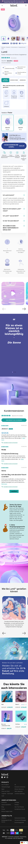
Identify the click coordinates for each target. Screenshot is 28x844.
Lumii (2, 796)
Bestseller (8, 47)
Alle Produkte (5, 784)
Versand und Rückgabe (20, 820)
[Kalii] (7, 696)
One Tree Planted (19, 807)
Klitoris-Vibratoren (19, 789)
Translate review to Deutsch (10, 442)
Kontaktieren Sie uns (20, 809)
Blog (2, 807)
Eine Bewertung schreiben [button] (14, 420)
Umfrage (17, 802)
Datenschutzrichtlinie (20, 818)
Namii (2, 789)
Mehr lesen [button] (4, 484)
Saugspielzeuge (22, 47)
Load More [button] (14, 491)
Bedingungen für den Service (6, 821)
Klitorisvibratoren (14, 47)
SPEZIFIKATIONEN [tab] (14, 80)
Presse (3, 809)
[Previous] (4, 633)
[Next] (24, 633)
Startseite (3, 47)
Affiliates (3, 818)
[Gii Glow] (21, 716)
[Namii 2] (21, 696)
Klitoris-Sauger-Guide (6, 811)
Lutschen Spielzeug (19, 793)
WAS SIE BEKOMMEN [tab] (5, 80)
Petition (17, 804)
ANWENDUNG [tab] (23, 80)
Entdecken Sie (5, 708)
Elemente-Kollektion (20, 787)
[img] (4, 425)
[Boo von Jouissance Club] (7, 716)
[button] (5, 58)
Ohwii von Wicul (5, 791)
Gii (15, 784)
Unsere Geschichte (6, 804)
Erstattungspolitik (19, 822)
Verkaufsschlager (5, 787)
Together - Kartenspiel (7, 793)
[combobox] (24, 842)
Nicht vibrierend (18, 791)
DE (24, 842)
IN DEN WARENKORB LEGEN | (14, 146)
